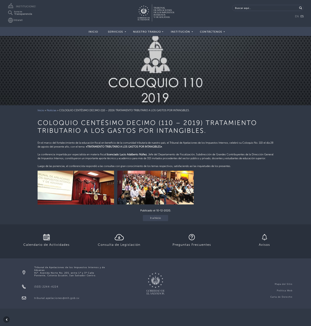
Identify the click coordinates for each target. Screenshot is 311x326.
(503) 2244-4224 (46, 286)
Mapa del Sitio (283, 284)
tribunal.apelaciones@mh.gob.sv (57, 298)
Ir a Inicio (155, 217)
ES (302, 16)
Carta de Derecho (281, 297)
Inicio (93, 31)
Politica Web (284, 290)
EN (297, 16)
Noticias (51, 110)
